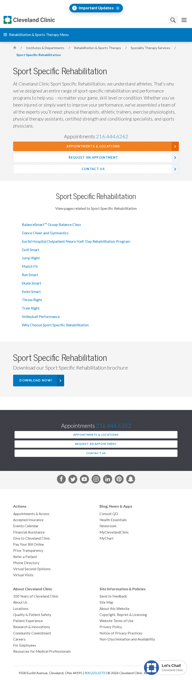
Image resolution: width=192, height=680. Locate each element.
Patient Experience (28, 621)
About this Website (114, 608)
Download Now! (35, 380)
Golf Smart (30, 249)
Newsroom (108, 526)
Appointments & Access (31, 514)
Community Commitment (32, 633)
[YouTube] (84, 480)
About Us (20, 602)
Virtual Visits (23, 575)
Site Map (106, 602)
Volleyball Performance (41, 316)
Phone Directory (26, 563)
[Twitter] (72, 480)
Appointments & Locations (93, 146)
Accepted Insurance (28, 520)
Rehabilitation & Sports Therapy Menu (38, 34)
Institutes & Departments (45, 48)
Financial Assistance (29, 532)
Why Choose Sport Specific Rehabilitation (55, 325)
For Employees (24, 645)
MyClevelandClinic (114, 532)
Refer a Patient (25, 557)
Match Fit (30, 266)
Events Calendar (26, 526)
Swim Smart (31, 291)
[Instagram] (96, 480)
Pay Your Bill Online (28, 544)
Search (173, 20)
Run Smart (30, 274)
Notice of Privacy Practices (121, 633)
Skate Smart (31, 283)
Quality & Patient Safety (32, 614)
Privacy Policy (111, 627)
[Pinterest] (119, 480)
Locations (21, 608)
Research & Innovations (31, 627)
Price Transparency (28, 550)
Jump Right (31, 258)
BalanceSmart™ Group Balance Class (51, 224)
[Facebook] (61, 480)
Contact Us (93, 169)
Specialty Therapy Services (151, 48)
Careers (19, 639)
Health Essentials (113, 520)
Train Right (31, 308)
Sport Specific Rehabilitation (38, 55)
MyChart (107, 538)
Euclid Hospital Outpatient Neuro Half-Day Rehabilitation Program (76, 241)
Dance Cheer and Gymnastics (45, 233)
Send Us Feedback (113, 596)
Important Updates (96, 8)
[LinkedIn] (107, 480)
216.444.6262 (112, 136)
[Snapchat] (130, 480)
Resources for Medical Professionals (42, 651)
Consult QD (109, 514)
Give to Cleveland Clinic (31, 538)
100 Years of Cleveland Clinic (36, 596)
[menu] (184, 20)
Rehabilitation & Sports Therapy (98, 48)
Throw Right (32, 299)
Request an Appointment (93, 158)
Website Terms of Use (116, 621)
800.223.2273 (95, 673)
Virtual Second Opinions (32, 569)
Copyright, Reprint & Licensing (123, 614)
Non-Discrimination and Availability (127, 639)
